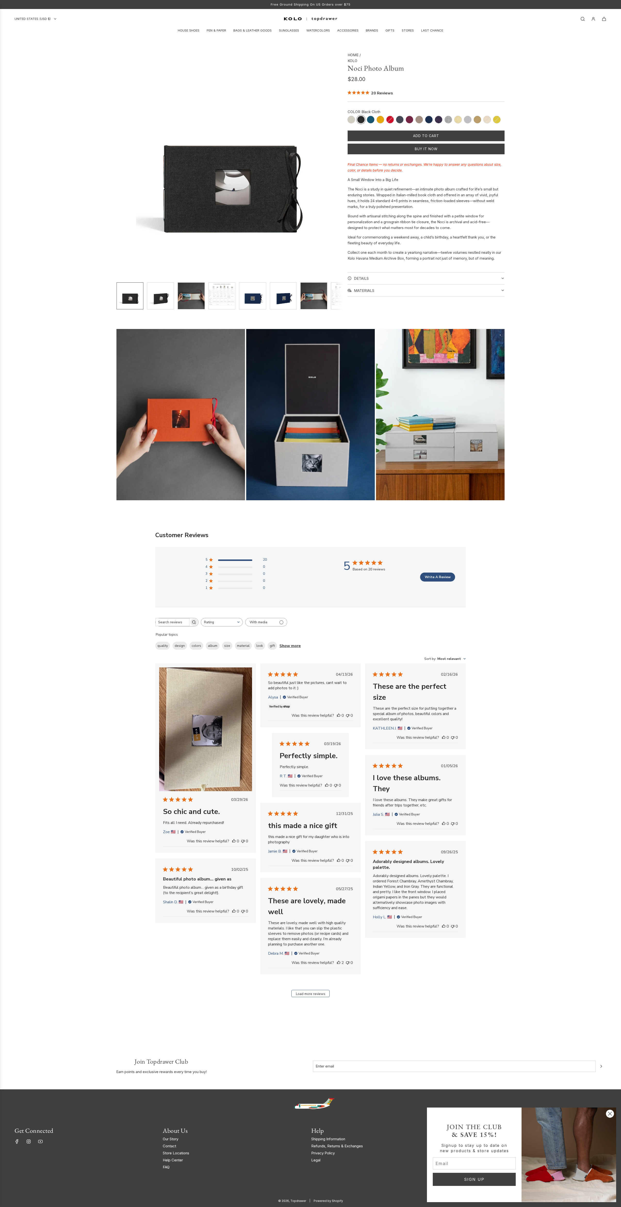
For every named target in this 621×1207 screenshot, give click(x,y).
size (227, 645)
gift (272, 645)
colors (196, 645)
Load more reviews (310, 994)
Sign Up (284, 4)
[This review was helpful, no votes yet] (234, 841)
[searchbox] (172, 622)
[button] (120, 165)
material (243, 645)
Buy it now (426, 149)
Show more (290, 646)
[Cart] (604, 19)
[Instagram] (28, 1141)
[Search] (582, 19)
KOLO (352, 60)
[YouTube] (40, 1141)
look (259, 645)
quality (162, 645)
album (212, 645)
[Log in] (593, 19)
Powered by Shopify (328, 1201)
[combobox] (222, 622)
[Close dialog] (610, 1113)
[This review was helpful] (338, 962)
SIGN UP (474, 1179)
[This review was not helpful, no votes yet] (243, 841)
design (180, 645)
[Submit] (601, 1066)
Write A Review (438, 577)
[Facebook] (17, 1141)
